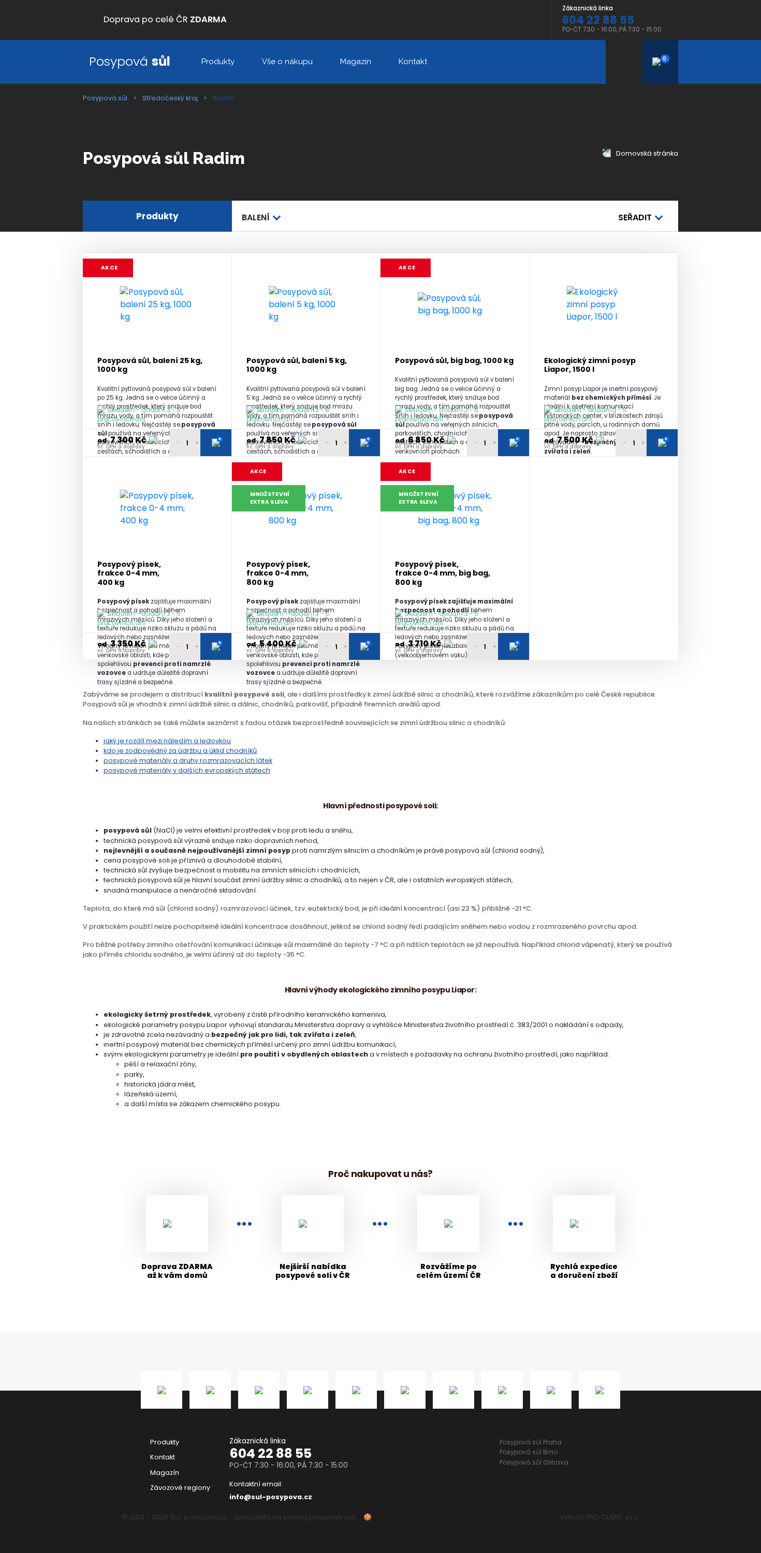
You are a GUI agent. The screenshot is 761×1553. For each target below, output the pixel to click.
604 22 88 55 (270, 1453)
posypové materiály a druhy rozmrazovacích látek (188, 760)
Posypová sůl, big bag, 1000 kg (454, 360)
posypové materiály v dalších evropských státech (187, 770)
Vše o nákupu (287, 61)
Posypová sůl (105, 98)
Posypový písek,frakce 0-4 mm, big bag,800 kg (442, 573)
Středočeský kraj (170, 98)
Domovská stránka (646, 153)
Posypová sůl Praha (531, 1442)
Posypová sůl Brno (529, 1452)
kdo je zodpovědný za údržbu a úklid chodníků (180, 750)
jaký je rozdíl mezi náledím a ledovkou (167, 740)
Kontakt (413, 61)
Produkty (218, 61)
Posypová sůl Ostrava (534, 1462)
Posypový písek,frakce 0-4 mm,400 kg (129, 573)
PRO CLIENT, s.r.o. (612, 1517)
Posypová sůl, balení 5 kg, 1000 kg (296, 365)
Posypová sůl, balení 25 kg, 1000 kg (149, 365)
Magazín (355, 61)
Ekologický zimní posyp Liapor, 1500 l (590, 365)
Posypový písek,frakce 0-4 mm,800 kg (278, 573)
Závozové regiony (180, 1487)
